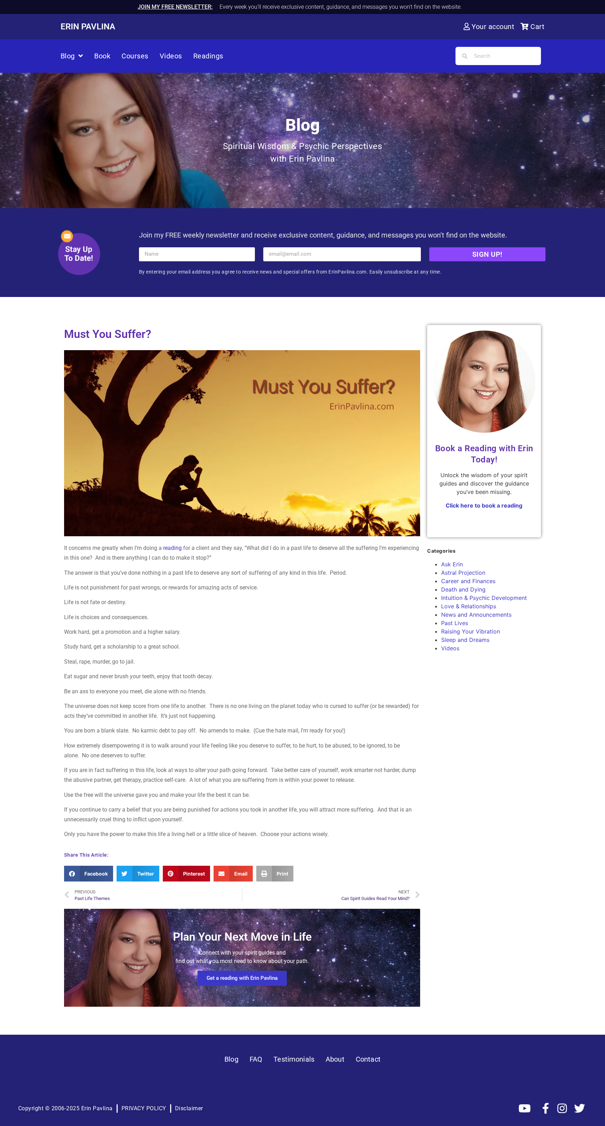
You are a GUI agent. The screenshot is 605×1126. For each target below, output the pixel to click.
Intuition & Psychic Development (484, 597)
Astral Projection (463, 572)
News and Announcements (476, 614)
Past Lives (454, 622)
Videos (171, 56)
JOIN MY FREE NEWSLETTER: (175, 6)
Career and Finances (468, 581)
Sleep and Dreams (465, 639)
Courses (134, 56)
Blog (68, 56)
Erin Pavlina (88, 26)
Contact (368, 1059)
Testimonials (293, 1059)
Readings (208, 56)
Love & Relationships (468, 606)
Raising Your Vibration (470, 631)
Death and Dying (463, 589)
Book (102, 56)
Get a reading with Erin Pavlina (242, 978)
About (335, 1059)
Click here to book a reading (484, 505)
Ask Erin (452, 564)
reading (172, 548)
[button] (88, 873)
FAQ (256, 1059)
